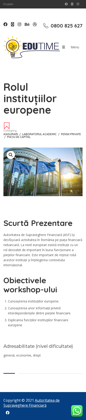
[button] (11, 155)
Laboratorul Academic (41, 134)
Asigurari (12, 134)
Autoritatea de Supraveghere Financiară (31, 403)
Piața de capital (19, 137)
